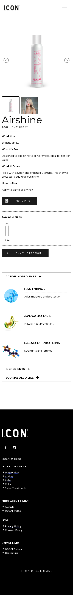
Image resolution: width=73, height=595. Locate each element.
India (8, 480)
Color (8, 484)
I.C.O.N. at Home (11, 458)
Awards (9, 507)
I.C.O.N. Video (13, 510)
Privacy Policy (13, 526)
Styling (9, 476)
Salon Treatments (16, 488)
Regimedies (12, 472)
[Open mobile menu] (65, 8)
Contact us (11, 552)
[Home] (11, 9)
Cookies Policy (13, 530)
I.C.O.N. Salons (13, 549)
